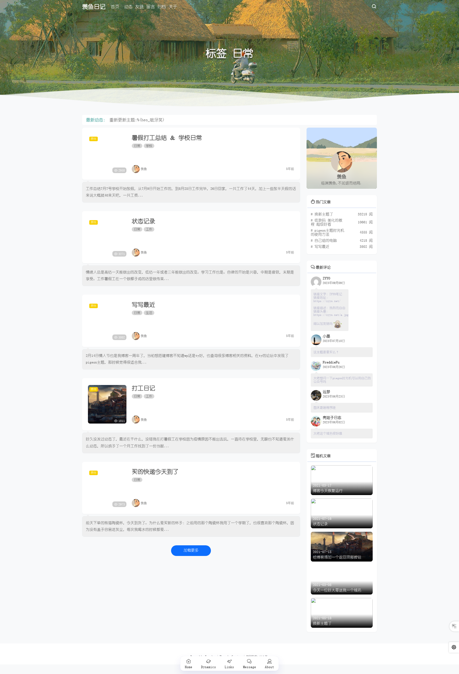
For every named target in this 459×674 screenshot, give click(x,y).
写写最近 (143, 305)
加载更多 (191, 550)
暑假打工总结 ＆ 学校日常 (167, 138)
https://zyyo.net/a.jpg (330, 314)
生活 (149, 312)
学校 (149, 145)
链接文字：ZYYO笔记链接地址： (327, 295)
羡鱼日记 (93, 7)
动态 (128, 7)
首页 (115, 7)
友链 (139, 7)
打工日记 (143, 388)
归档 (162, 7)
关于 (173, 7)
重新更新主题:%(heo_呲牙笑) (137, 120)
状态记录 (143, 221)
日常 (137, 145)
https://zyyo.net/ (327, 301)
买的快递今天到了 (155, 472)
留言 (150, 7)
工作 (149, 229)
